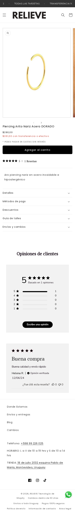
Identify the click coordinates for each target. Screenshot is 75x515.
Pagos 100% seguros (53, 503)
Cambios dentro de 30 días (43, 498)
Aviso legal (65, 508)
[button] (4, 15)
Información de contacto (42, 508)
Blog (9, 422)
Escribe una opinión (37, 324)
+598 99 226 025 (32, 443)
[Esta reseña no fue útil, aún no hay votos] (59, 384)
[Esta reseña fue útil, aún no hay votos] (53, 384)
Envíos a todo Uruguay (26, 503)
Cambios (13, 430)
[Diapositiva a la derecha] (41, 122)
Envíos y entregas (18, 414)
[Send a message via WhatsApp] (68, 494)
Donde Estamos (17, 406)
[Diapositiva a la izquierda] (34, 122)
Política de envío (16, 508)
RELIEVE (34, 493)
